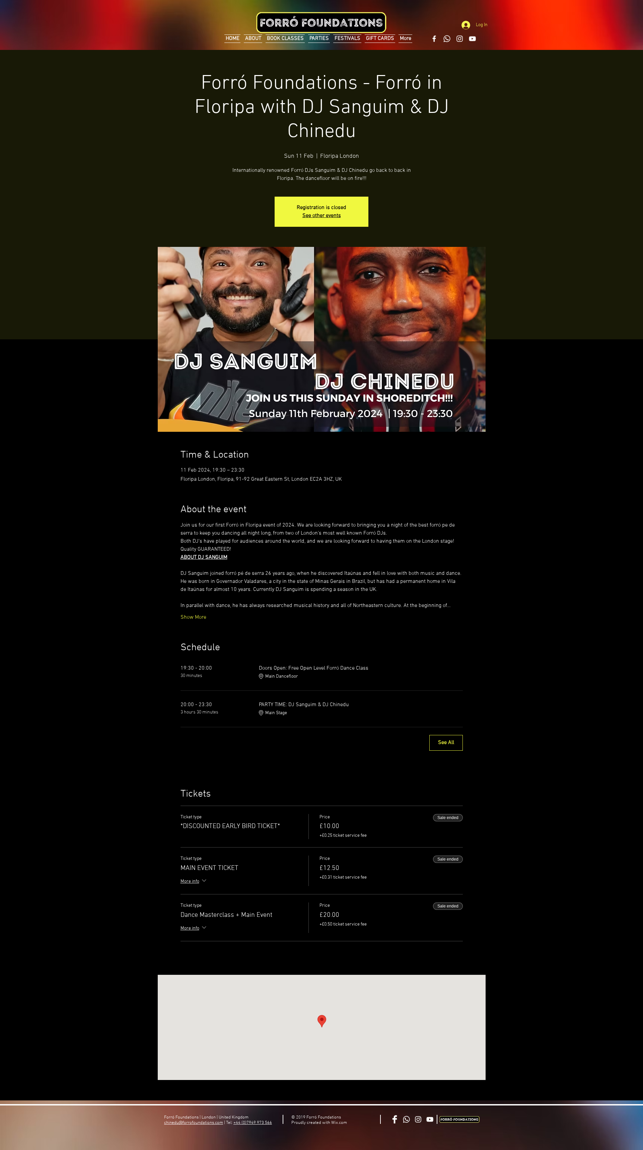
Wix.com (339, 1123)
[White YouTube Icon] (472, 39)
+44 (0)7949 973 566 (252, 1123)
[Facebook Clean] (394, 1119)
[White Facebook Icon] (434, 39)
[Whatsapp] (447, 39)
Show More (193, 617)
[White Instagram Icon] (459, 39)
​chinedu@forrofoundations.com (193, 1123)
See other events (321, 215)
